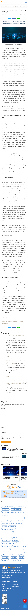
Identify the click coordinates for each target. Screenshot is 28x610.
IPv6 (4, 551)
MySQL (15, 554)
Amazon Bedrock (21, 506)
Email (2, 427)
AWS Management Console (9, 529)
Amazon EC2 (5, 509)
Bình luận (3, 408)
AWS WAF (19, 534)
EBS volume (16, 546)
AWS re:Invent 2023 (7, 532)
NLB (22, 554)
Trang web (3, 432)
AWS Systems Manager (8, 534)
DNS (15, 543)
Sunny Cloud (23, 14)
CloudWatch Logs (7, 543)
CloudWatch (15, 540)
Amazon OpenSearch (16, 520)
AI (3, 506)
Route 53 (22, 557)
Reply (8, 356)
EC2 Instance (6, 549)
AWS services (18, 532)
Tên (2, 422)
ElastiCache (14, 549)
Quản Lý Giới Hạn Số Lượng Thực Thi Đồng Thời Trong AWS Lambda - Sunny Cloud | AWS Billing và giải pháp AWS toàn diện (16, 337)
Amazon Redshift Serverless (9, 518)
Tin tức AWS (14, 560)
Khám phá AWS (11, 551)
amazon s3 (21, 518)
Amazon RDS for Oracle (17, 512)
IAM (21, 549)
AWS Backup (6, 523)
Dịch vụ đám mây (7, 546)
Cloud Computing (7, 537)
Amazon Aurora (10, 506)
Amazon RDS (6, 512)
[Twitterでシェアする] (9, 18)
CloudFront (16, 537)
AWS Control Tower (16, 523)
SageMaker (5, 560)
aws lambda (13, 526)
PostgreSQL (5, 557)
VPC (21, 560)
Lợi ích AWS (21, 551)
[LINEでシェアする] (18, 18)
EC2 (23, 546)
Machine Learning (7, 554)
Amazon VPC (6, 520)
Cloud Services (6, 540)
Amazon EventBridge (16, 509)
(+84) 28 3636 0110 (8, 575)
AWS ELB (5, 526)
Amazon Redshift (6, 515)
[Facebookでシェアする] (13, 18)
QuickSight (14, 557)
